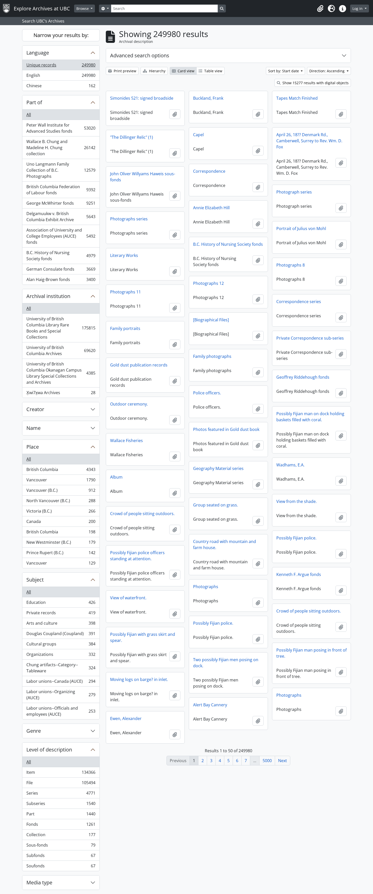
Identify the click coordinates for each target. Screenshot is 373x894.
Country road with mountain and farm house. (224, 544)
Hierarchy (156, 70)
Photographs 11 (125, 292)
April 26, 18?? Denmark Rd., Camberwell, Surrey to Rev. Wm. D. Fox (309, 141)
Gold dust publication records (138, 365)
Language (37, 52)
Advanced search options (139, 55)
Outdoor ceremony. (129, 404)
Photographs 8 (290, 265)
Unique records (60, 66)
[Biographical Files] (211, 320)
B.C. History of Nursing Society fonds (60, 255)
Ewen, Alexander (126, 718)
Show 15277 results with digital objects (315, 82)
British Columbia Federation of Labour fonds (60, 190)
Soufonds (60, 867)
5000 (267, 760)
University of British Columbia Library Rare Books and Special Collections (60, 328)
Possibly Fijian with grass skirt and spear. (142, 637)
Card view (185, 70)
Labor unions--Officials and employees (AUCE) (60, 711)
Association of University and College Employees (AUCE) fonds (60, 236)
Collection (60, 836)
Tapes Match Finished (297, 98)
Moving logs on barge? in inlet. (139, 679)
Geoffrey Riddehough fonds (302, 377)
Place (32, 446)
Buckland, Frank (208, 98)
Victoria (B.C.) (60, 512)
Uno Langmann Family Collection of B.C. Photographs (60, 170)
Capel (198, 134)
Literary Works (124, 255)
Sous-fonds (60, 846)
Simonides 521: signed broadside (141, 98)
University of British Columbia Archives (60, 350)
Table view (212, 70)
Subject (35, 579)
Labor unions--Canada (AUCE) (60, 682)
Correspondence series (298, 301)
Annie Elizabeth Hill (211, 208)
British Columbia (60, 471)
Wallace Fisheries (126, 440)
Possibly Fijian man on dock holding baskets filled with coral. (310, 417)
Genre (33, 730)
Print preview (124, 70)
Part (60, 815)
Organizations (60, 656)
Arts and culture (60, 624)
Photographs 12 (208, 283)
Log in (358, 8)
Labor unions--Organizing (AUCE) (60, 694)
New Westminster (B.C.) (60, 543)
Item (60, 773)
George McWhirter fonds (60, 204)
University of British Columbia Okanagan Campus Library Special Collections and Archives (60, 373)
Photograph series (294, 192)
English (60, 77)
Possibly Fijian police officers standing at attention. (137, 556)
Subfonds (60, 857)
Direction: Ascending (327, 70)
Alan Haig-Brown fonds (60, 281)
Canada (60, 523)
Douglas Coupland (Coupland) (60, 635)
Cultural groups (60, 645)
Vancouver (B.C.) (60, 491)
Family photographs (212, 356)
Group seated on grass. (215, 505)
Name (33, 428)
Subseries (60, 805)
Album (116, 477)
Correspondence (209, 171)
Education (60, 604)
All (28, 114)
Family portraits (125, 328)
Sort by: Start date (284, 70)
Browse (83, 8)
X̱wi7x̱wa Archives (60, 394)
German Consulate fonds (60, 270)
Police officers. (207, 393)
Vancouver (60, 481)
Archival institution (48, 296)
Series (60, 794)
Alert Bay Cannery (210, 705)
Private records (60, 614)
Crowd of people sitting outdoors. (142, 513)
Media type (39, 882)
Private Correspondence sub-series (310, 338)
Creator (35, 409)
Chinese (60, 87)
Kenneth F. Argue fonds (298, 574)
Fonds (60, 825)
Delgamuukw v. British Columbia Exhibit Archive (60, 216)
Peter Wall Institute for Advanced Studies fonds (60, 128)
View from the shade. (296, 501)
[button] (320, 8)
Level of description (49, 749)
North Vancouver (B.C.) (60, 502)
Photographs (205, 586)
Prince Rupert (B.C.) (60, 554)
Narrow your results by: (61, 35)
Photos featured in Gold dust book (226, 429)
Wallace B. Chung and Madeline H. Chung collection (60, 147)
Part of (34, 102)
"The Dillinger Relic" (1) (131, 137)
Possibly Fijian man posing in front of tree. (311, 653)
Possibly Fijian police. (296, 538)
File (60, 784)
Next (282, 760)
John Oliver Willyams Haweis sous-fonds (142, 177)
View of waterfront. (128, 598)
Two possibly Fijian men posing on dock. (225, 663)
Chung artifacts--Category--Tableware (60, 668)
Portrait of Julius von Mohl (301, 228)
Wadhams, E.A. (290, 465)
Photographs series (129, 219)
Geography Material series (218, 468)
